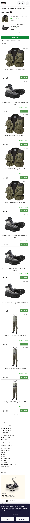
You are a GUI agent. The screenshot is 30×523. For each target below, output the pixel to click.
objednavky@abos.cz (8, 426)
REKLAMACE (3, 456)
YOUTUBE (5, 440)
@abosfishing (6, 442)
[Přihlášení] (23, 3)
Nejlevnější (13, 40)
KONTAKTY (3, 452)
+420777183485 (6, 437)
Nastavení (15, 514)
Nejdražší (20, 40)
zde (20, 510)
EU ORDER (3, 454)
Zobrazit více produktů (14, 33)
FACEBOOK (5, 433)
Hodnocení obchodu (5, 466)
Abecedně (4, 43)
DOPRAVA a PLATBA (5, 450)
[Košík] (19, 3)
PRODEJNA (3, 460)
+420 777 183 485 (7, 428)
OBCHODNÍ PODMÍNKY (6, 458)
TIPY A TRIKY (4, 462)
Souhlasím (22, 519)
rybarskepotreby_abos (8, 435)
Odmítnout (8, 519)
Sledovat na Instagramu (14, 501)
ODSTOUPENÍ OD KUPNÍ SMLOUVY (9, 464)
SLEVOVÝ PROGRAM (5, 448)
